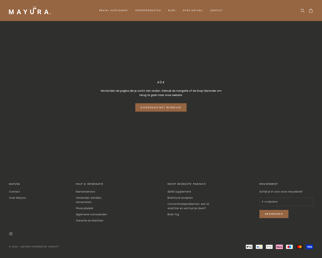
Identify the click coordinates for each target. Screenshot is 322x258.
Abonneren (274, 214)
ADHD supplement (179, 192)
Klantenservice (85, 192)
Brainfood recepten (180, 198)
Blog (172, 10)
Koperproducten (148, 10)
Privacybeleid (84, 208)
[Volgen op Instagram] (11, 234)
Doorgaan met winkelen (161, 107)
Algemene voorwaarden (91, 214)
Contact (216, 10)
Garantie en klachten (89, 220)
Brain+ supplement (113, 10)
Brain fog (173, 214)
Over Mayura (193, 10)
